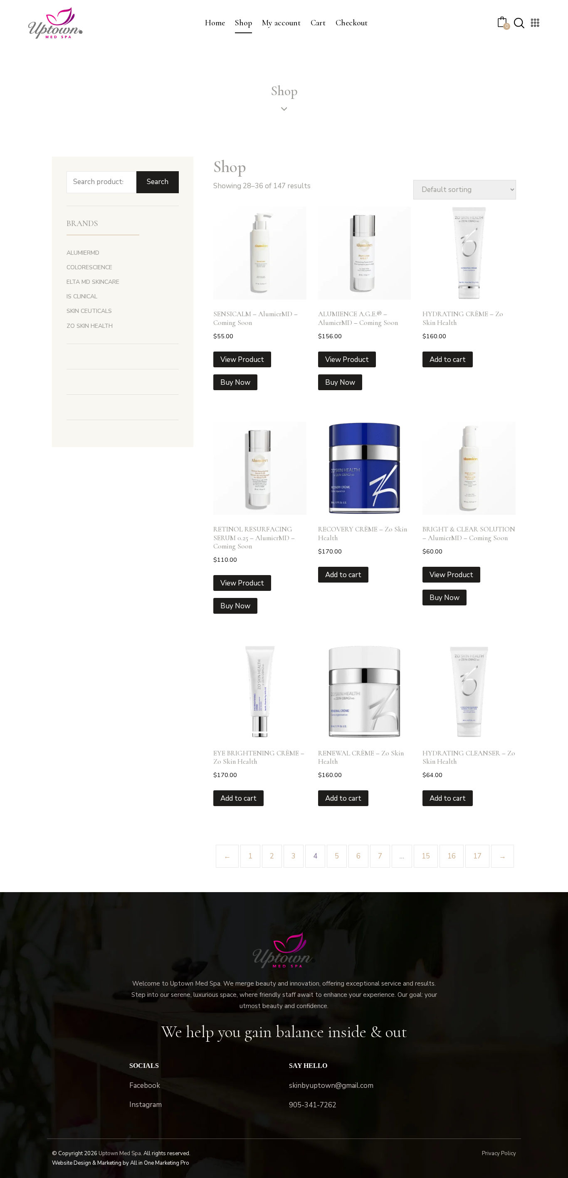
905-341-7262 (312, 1105)
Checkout (352, 23)
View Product (242, 359)
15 (426, 856)
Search (157, 182)
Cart (318, 23)
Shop (243, 23)
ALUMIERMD (83, 253)
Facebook (144, 1085)
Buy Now (235, 382)
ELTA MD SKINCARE (93, 282)
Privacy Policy (499, 1153)
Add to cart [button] (448, 359)
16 (451, 856)
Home (215, 23)
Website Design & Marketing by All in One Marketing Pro (120, 1163)
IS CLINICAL (82, 296)
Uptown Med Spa (120, 1153)
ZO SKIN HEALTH (90, 326)
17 (477, 856)
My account (281, 23)
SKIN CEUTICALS (89, 311)
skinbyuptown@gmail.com (331, 1085)
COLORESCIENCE (89, 267)
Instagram (145, 1104)
